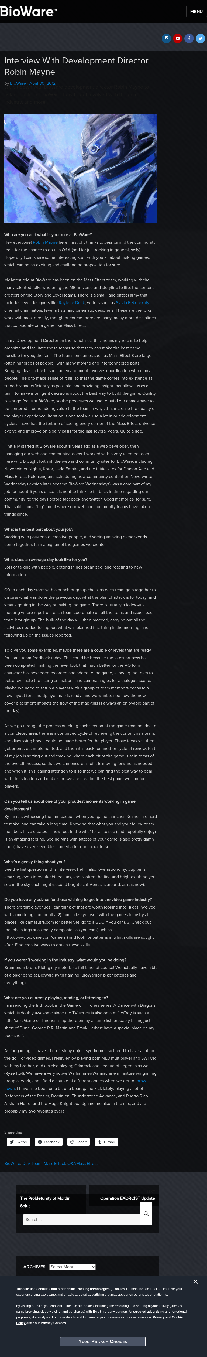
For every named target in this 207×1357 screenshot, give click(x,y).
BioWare (12, 1163)
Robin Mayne (45, 242)
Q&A (71, 1163)
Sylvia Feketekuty (132, 302)
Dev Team (32, 1163)
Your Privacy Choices (102, 1341)
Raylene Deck (72, 302)
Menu (196, 11)
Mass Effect (54, 1163)
